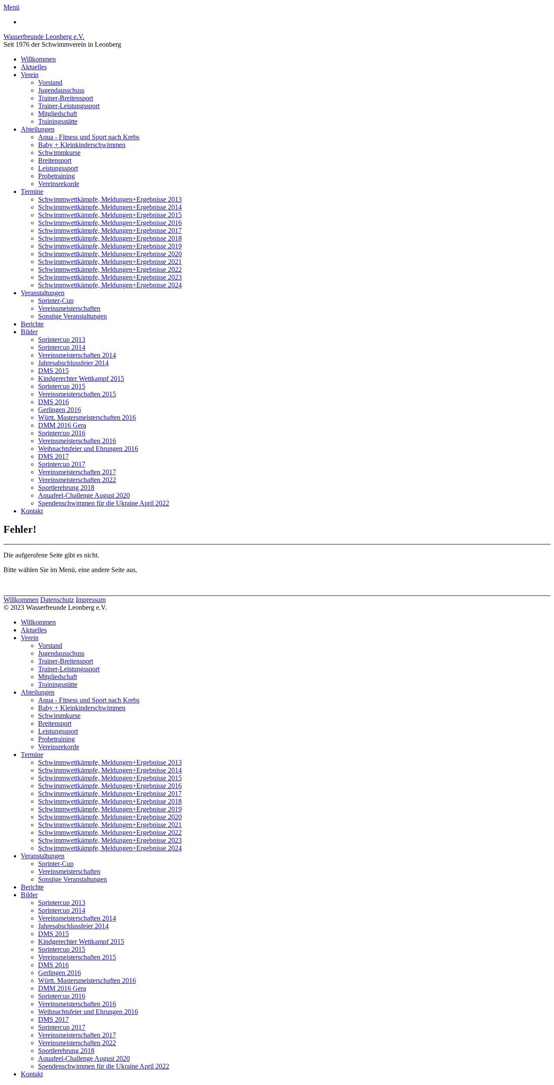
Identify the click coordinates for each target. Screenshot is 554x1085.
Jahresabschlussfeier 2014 (73, 363)
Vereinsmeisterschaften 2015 (77, 394)
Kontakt (32, 511)
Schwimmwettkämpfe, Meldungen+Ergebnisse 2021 (110, 261)
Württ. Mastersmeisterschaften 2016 (87, 417)
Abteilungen (38, 129)
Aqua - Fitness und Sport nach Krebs (88, 137)
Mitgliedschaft (57, 113)
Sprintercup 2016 (61, 433)
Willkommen (38, 59)
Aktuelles (34, 67)
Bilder (29, 331)
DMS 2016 (53, 402)
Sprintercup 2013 (61, 339)
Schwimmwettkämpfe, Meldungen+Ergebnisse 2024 (110, 285)
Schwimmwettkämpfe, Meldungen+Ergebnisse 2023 (110, 277)
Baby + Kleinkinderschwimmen (82, 144)
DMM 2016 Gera (62, 425)
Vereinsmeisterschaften (69, 308)
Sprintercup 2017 (61, 464)
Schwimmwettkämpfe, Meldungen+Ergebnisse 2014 (110, 207)
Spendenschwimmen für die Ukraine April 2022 (103, 503)
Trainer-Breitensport (65, 98)
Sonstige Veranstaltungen (72, 316)
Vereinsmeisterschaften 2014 (77, 355)
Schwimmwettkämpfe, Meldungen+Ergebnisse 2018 (110, 238)
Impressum (91, 599)
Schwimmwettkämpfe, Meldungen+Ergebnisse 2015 (110, 215)
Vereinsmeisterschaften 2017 (77, 472)
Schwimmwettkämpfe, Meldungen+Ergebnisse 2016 (110, 222)
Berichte (32, 324)
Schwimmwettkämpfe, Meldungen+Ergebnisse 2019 (110, 246)
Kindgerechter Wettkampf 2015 (81, 378)
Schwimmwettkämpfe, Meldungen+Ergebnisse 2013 (110, 199)
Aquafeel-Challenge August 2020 (84, 495)
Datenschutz (57, 599)
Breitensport (54, 160)
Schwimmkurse (59, 152)
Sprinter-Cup (56, 300)
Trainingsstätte (57, 121)
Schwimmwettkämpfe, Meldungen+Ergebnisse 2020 (110, 254)
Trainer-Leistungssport (69, 105)
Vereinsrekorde (58, 183)
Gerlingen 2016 (59, 409)
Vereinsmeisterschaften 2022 (77, 479)
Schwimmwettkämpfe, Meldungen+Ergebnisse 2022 (110, 269)
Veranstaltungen (42, 292)
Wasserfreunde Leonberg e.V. (43, 36)
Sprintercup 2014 (61, 347)
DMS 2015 (53, 370)
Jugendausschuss (61, 90)
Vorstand (50, 82)
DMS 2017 (53, 456)
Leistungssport (58, 168)
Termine (32, 191)
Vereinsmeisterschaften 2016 (77, 440)
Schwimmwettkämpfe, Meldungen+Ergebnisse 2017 (110, 230)
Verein (30, 74)
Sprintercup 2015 (61, 386)
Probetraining (56, 176)
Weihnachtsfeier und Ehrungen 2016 (88, 448)
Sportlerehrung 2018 (66, 487)
